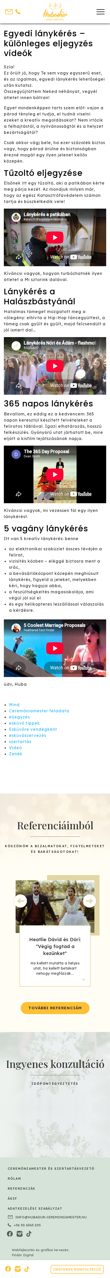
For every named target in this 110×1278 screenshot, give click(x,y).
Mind (14, 704)
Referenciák (22, 1188)
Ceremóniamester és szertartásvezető (51, 1168)
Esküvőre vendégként (33, 729)
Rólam (14, 1178)
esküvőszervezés (27, 735)
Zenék (16, 753)
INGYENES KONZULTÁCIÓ (77, 1269)
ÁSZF (12, 1198)
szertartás (20, 741)
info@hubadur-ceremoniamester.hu (51, 1217)
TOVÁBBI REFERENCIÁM (55, 1007)
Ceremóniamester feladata (39, 710)
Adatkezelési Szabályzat (35, 1208)
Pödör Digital (23, 1255)
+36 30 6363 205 (27, 1225)
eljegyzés (19, 716)
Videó (15, 747)
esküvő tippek (24, 723)
